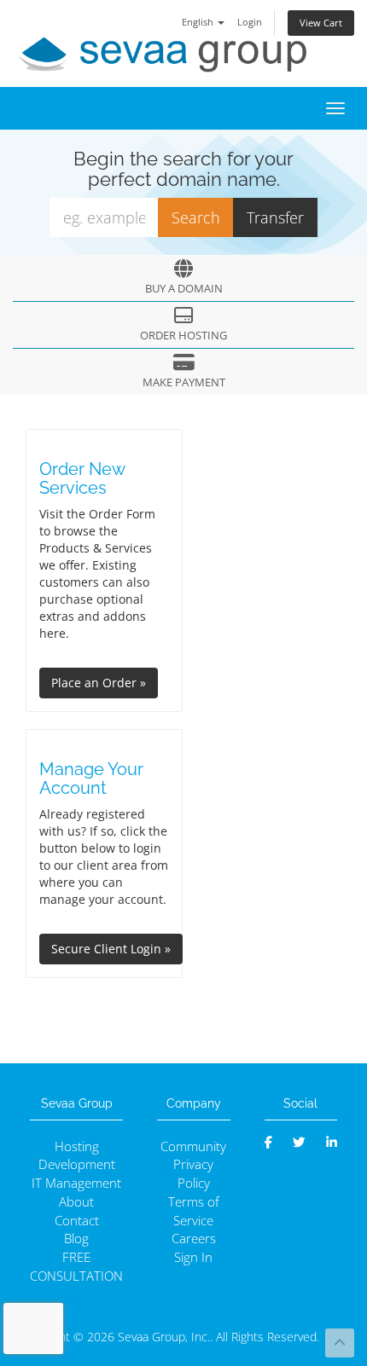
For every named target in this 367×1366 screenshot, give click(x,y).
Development (76, 1164)
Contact (77, 1221)
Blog (76, 1238)
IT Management (76, 1183)
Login (249, 21)
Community (193, 1146)
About (76, 1202)
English (199, 21)
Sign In (193, 1257)
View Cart (321, 22)
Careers (194, 1238)
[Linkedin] (331, 1142)
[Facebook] (268, 1142)
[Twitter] (299, 1142)
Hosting (77, 1146)
